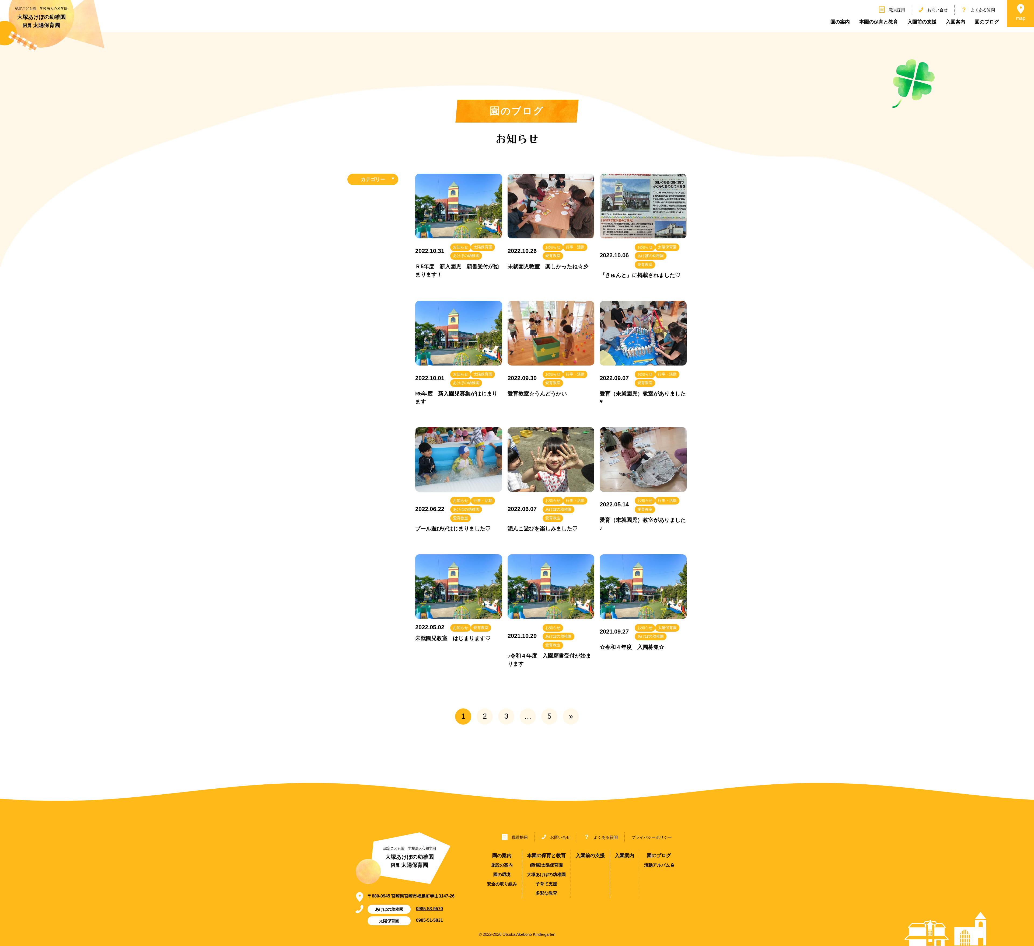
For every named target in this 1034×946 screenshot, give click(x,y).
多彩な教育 (546, 893)
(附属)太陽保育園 (546, 865)
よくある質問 (983, 10)
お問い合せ (937, 10)
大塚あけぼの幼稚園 (546, 874)
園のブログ (987, 22)
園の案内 (840, 22)
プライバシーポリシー (651, 837)
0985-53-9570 (429, 908)
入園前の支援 (922, 22)
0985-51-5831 (429, 920)
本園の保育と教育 (878, 22)
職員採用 (897, 10)
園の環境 (502, 874)
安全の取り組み (502, 884)
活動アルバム (657, 865)
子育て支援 (546, 884)
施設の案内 (502, 865)
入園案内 (955, 22)
